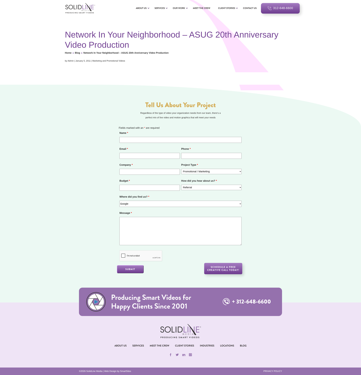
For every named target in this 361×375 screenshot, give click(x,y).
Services (160, 8)
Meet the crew (201, 8)
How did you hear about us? (199, 180)
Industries (207, 345)
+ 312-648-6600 (251, 302)
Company (126, 164)
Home (68, 53)
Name (123, 133)
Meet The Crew (159, 345)
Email (123, 148)
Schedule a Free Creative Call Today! (223, 268)
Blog (77, 53)
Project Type (189, 164)
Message (125, 213)
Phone (186, 148)
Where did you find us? (134, 196)
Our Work (179, 8)
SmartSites (125, 371)
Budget (124, 180)
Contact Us (250, 8)
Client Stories (226, 8)
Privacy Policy (272, 371)
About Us (141, 8)
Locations (227, 345)
